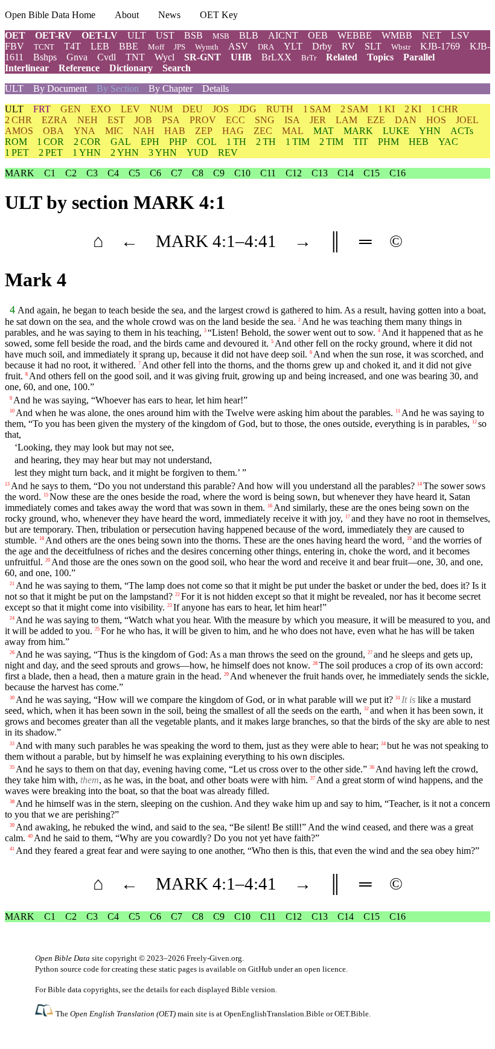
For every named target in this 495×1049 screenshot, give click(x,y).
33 (12, 743)
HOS (436, 120)
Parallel (419, 57)
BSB (193, 35)
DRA (266, 46)
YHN (430, 131)
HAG (233, 131)
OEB (318, 35)
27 (370, 652)
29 (226, 674)
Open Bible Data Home (50, 15)
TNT (135, 57)
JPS (179, 46)
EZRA (55, 120)
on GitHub (255, 969)
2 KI (412, 109)
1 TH (236, 141)
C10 (242, 173)
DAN (406, 120)
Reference (79, 68)
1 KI (386, 109)
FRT (42, 109)
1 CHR (444, 109)
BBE (128, 46)
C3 (92, 173)
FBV (14, 46)
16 (269, 505)
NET (431, 35)
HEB (419, 141)
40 (30, 836)
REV (228, 152)
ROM (16, 141)
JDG (247, 109)
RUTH (279, 109)
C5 (134, 173)
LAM (346, 120)
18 (41, 538)
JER (318, 120)
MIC (114, 131)
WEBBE (354, 35)
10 (12, 411)
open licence (325, 969)
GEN (70, 109)
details (157, 989)
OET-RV (53, 35)
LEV (130, 109)
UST (165, 35)
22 (177, 594)
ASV (238, 46)
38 (12, 801)
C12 (294, 173)
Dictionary (131, 68)
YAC (448, 141)
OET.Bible (351, 1013)
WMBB (397, 35)
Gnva (77, 57)
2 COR (87, 141)
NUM (161, 109)
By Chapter (170, 88)
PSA (171, 120)
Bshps (45, 57)
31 (397, 698)
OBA (53, 131)
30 (12, 698)
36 (371, 766)
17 (347, 516)
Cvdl (106, 57)
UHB (241, 57)
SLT (373, 46)
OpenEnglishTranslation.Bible (274, 1013)
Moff (156, 46)
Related (341, 57)
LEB (100, 46)
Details (215, 88)
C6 (155, 173)
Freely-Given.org (214, 958)
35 (12, 766)
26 (12, 652)
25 (97, 629)
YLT (293, 46)
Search (176, 68)
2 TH (266, 141)
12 (474, 422)
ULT (136, 35)
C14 (345, 173)
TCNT (44, 46)
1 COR (50, 141)
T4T (72, 46)
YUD (197, 152)
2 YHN (124, 152)
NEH (87, 120)
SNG (265, 120)
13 (7, 483)
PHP (178, 141)
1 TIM (298, 141)
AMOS (19, 131)
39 (12, 825)
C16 (397, 173)
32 (366, 708)
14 (419, 483)
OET (15, 35)
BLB (248, 35)
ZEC (263, 131)
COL (207, 141)
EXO (101, 109)
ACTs (461, 131)
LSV (460, 35)
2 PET (51, 152)
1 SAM (317, 109)
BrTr (308, 57)
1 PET (17, 152)
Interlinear (27, 68)
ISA (292, 120)
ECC (235, 120)
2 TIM (331, 141)
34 (383, 743)
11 (397, 411)
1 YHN (86, 152)
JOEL (467, 120)
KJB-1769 (440, 46)
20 (47, 559)
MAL (293, 131)
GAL (120, 141)
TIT (360, 141)
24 (12, 618)
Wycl (164, 57)
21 (12, 583)
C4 (113, 173)
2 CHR (18, 120)
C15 (371, 173)
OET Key (219, 15)
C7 (176, 173)
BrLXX (276, 57)
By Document (60, 88)
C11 (268, 173)
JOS (220, 109)
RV (348, 46)
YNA (84, 131)
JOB (143, 120)
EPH (150, 141)
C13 (319, 173)
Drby (322, 46)
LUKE (396, 131)
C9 (219, 173)
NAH (144, 131)
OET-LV (99, 35)
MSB (220, 35)
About (127, 15)
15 (45, 494)
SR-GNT (202, 57)
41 (12, 849)
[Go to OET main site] (45, 1013)
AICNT (283, 35)
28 (315, 663)
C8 (197, 173)
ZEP (203, 131)
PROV (203, 120)
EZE (376, 120)
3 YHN (162, 152)
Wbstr (400, 46)
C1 (50, 173)
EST (116, 120)
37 (312, 777)
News (169, 15)
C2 (71, 173)
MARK (358, 131)
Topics (380, 57)
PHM (388, 141)
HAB (174, 131)
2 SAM (354, 109)
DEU (192, 109)
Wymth (207, 46)
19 (409, 538)
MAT (323, 131)
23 (169, 605)
